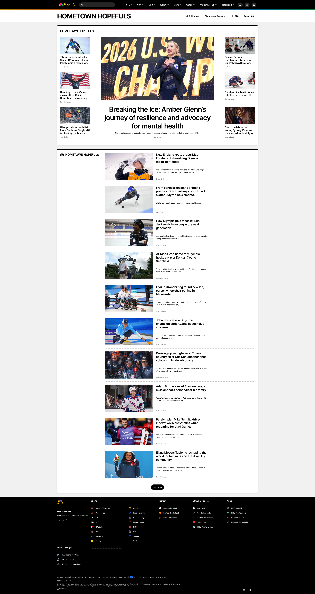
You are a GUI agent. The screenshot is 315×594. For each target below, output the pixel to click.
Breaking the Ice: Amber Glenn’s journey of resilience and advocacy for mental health (158, 117)
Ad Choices (113, 577)
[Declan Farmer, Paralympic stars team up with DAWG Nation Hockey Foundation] (240, 45)
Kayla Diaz (157, 137)
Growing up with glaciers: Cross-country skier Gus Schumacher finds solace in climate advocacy (181, 356)
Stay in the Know (64, 511)
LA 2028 (234, 16)
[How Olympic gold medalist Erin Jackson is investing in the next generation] (129, 232)
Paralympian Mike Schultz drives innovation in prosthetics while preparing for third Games (178, 423)
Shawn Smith (160, 179)
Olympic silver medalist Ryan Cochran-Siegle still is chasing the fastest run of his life (75, 130)
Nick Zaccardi (230, 67)
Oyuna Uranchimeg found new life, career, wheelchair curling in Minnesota (180, 290)
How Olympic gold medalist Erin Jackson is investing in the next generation (178, 224)
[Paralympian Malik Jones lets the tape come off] (240, 80)
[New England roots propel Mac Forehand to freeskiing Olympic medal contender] (129, 166)
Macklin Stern (65, 137)
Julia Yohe (159, 212)
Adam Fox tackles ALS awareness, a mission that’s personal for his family (181, 388)
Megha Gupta (229, 137)
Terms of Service (161, 577)
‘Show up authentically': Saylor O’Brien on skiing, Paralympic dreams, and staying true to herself (74, 60)
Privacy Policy (123, 577)
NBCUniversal (70, 581)
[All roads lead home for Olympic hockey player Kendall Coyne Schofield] (129, 265)
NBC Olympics (192, 16)
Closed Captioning (77, 577)
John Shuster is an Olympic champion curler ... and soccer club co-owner (180, 323)
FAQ (86, 577)
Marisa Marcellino (162, 278)
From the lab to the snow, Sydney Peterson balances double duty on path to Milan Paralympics (239, 130)
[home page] (67, 5)
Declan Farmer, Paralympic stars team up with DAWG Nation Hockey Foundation (238, 60)
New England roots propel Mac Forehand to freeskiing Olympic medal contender (177, 158)
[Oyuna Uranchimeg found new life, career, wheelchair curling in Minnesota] (129, 298)
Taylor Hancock (161, 444)
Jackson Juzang (230, 99)
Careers (67, 577)
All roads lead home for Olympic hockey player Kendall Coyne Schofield (178, 257)
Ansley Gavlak (161, 245)
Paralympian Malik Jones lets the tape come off (239, 94)
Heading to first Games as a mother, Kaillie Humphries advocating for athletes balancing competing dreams (73, 95)
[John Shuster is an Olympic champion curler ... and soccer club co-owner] (129, 331)
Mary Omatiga (65, 67)
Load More (158, 487)
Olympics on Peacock (215, 16)
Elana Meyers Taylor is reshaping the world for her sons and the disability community (181, 456)
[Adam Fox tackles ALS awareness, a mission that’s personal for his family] (129, 398)
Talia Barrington (65, 102)
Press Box (105, 577)
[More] (240, 4)
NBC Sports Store (94, 577)
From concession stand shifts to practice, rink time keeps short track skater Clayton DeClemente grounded (181, 191)
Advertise (60, 577)
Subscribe (62, 521)
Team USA (249, 16)
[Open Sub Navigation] (131, 4)
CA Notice (151, 577)
